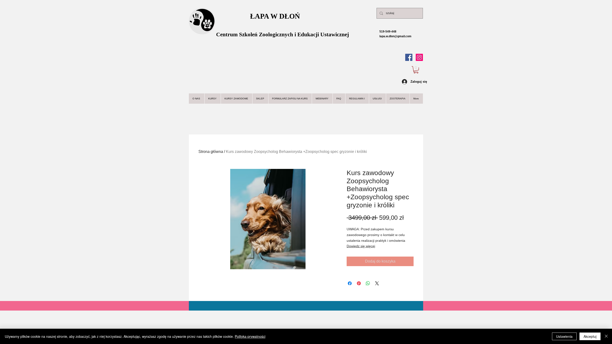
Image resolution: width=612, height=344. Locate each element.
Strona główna (210, 152)
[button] (416, 69)
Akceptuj (590, 336)
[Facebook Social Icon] (408, 57)
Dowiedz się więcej (361, 246)
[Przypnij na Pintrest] (359, 283)
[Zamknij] (606, 336)
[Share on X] (377, 283)
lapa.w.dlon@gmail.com (391, 36)
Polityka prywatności (250, 336)
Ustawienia (564, 336)
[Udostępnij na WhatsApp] (368, 283)
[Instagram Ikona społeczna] (419, 57)
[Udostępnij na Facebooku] (350, 283)
